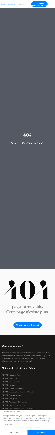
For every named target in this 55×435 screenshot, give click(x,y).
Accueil (14, 143)
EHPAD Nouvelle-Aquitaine (13, 405)
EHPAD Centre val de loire (13, 388)
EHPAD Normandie (10, 385)
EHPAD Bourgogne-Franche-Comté (17, 392)
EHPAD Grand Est (9, 378)
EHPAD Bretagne (9, 398)
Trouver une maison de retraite (39, 4)
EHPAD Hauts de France (12, 375)
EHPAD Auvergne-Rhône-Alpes (15, 402)
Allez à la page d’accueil (27, 325)
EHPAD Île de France (11, 382)
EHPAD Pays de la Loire (12, 395)
